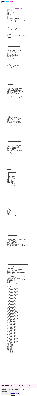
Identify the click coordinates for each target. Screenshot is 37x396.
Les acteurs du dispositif (10, 170)
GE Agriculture (9, 287)
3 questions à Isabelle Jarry (11, 186)
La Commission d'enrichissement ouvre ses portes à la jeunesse (15, 359)
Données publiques (9, 10)
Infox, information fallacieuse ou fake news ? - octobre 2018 (14, 32)
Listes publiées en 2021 (10, 346)
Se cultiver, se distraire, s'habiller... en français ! (13, 49)
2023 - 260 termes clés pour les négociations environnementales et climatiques (16, 245)
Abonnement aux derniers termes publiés (12, 16)
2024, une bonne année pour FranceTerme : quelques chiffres (14, 267)
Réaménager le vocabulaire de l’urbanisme (12, 123)
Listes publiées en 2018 (10, 349)
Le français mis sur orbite (10, 61)
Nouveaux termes (9, 9)
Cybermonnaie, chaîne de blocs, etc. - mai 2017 (13, 22)
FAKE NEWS (9, 207)
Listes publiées (9, 343)
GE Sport (9, 325)
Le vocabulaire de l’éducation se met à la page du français (14, 70)
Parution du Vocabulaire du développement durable (14, 238)
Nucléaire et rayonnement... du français (12, 62)
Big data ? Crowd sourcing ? (11, 24)
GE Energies (9, 334)
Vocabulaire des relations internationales (12, 117)
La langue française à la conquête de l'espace (13, 89)
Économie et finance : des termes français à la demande (14, 124)
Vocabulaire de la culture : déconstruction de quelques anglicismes (15, 118)
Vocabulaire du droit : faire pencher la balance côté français (14, 97)
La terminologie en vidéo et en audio (11, 354)
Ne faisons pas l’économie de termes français (13, 55)
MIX (8, 220)
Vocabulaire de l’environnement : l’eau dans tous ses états (14, 153)
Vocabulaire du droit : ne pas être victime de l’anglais (14, 121)
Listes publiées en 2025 (10, 352)
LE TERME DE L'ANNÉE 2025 (11, 281)
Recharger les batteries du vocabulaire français (13, 129)
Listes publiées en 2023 (10, 344)
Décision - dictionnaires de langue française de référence (14, 215)
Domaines (8, 11)
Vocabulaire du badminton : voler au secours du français (14, 130)
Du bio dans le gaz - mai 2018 (11, 30)
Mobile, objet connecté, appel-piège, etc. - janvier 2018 (14, 18)
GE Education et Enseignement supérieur (12, 311)
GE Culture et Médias (10, 293)
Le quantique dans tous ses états (11, 143)
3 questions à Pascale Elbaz (11, 174)
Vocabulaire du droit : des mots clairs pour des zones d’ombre (15, 156)
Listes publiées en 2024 (10, 351)
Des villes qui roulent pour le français (12, 68)
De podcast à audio (10, 53)
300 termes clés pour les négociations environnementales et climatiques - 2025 (16, 279)
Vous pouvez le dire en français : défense (12, 242)
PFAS (8, 157)
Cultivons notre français (10, 67)
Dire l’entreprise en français (11, 85)
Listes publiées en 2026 (10, 353)
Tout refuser (11, 393)
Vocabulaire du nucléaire (10, 127)
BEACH (8, 205)
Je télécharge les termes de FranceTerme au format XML (23, 386)
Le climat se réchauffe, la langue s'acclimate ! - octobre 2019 (14, 48)
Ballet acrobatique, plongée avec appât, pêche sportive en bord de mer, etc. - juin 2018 (17, 28)
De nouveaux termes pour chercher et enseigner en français (14, 86)
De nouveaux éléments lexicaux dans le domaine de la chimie (14, 72)
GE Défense (9, 322)
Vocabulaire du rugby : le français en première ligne (13, 119)
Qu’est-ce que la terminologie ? (10, 12)
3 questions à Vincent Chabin (11, 173)
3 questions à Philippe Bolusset (11, 187)
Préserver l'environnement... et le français (12, 66)
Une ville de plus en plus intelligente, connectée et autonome (14, 145)
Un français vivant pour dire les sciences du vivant (13, 58)
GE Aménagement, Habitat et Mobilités (12, 290)
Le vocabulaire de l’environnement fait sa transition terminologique (15, 99)
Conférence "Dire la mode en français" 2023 (13, 356)
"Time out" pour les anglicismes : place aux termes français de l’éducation (16, 155)
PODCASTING (9, 216)
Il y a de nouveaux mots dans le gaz (12, 52)
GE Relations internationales (11, 305)
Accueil (1, 5)
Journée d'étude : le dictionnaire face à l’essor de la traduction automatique (16, 272)
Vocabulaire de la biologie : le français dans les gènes (13, 126)
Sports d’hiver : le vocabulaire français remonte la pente (14, 158)
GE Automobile (9, 317)
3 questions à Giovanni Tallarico (11, 184)
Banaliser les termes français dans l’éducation (13, 128)
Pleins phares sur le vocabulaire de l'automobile (13, 51)
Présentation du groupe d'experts (12, 289)
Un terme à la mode (10, 152)
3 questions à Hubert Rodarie (11, 175)
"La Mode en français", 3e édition (11, 253)
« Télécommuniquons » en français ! (12, 69)
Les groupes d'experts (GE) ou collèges (11, 286)
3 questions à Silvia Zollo (10, 180)
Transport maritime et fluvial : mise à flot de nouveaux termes (14, 122)
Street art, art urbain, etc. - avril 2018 (12, 29)
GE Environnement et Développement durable (13, 302)
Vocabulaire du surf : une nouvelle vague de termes (13, 93)
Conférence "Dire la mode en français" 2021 (12, 358)
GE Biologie (9, 299)
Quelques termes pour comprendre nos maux (13, 59)
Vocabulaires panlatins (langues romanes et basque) (14, 369)
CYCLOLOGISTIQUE (10, 282)
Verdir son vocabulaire (10, 120)
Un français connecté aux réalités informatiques (13, 57)
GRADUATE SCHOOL (10, 217)
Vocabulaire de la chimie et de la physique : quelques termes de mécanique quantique (17, 87)
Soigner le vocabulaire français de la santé (12, 149)
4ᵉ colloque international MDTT (11, 271)
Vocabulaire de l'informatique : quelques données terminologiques (15, 96)
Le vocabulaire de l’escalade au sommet (12, 100)
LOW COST (9, 214)
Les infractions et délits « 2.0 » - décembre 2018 (13, 47)
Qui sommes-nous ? (27, 389)
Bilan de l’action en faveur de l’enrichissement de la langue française (15, 246)
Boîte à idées (8, 13)
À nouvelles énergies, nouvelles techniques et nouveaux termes (15, 150)
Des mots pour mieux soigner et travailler (12, 360)
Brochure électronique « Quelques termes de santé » (13, 243)
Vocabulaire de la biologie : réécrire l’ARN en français (13, 148)
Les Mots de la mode (10, 357)
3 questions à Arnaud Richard (11, 181)
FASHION (9, 211)
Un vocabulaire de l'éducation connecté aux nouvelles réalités (15, 95)
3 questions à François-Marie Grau (11, 189)
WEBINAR (9, 219)
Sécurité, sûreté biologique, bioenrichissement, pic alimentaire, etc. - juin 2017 (16, 20)
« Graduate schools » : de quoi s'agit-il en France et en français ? (15, 101)
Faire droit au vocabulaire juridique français (12, 144)
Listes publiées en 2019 (10, 348)
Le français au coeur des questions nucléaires (13, 73)
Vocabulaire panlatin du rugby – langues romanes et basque (14, 247)
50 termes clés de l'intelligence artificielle (12, 266)
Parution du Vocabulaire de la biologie (12, 240)
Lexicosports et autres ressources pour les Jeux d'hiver (14, 283)
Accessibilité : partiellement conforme (11, 285)
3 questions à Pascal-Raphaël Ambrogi (12, 183)
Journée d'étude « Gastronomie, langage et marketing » (14, 278)
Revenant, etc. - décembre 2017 (11, 19)
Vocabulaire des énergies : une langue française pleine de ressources (15, 91)
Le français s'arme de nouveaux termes (12, 60)
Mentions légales (23, 389)
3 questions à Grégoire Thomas (11, 179)
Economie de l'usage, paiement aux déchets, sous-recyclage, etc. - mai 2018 (16, 31)
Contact (8, 15)
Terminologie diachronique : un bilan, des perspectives (14, 250)
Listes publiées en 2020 (10, 347)
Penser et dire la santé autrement (11, 142)
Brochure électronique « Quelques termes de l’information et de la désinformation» (17, 239)
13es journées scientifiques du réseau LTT (12, 265)
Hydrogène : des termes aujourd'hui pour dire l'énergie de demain (15, 94)
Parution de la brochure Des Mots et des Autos (13, 241)
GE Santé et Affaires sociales (11, 308)
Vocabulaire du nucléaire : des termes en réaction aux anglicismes (15, 88)
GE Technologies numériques (11, 337)
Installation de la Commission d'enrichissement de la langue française (15, 236)
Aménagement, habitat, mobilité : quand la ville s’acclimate (14, 98)
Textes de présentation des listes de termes (13, 288)
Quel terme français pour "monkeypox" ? (12, 154)
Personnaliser (7, 393)
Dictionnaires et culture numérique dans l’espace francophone (15, 269)
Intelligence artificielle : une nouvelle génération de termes (14, 125)
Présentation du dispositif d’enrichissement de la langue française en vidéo (16, 244)
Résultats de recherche (9, 14)
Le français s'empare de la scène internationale (13, 54)
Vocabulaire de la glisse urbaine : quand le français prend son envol (15, 113)
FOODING (9, 213)
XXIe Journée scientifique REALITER (12, 280)
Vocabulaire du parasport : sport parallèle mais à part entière (14, 114)
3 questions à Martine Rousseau (11, 190)
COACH (9, 212)
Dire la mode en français (10, 252)
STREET (9, 206)
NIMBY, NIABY (9, 210)
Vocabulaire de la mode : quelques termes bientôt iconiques (14, 90)
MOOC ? (9, 23)
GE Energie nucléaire (10, 331)
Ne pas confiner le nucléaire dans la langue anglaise (13, 147)
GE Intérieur (9, 320)
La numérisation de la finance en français (12, 56)
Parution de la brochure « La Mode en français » (13, 237)
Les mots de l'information (10, 268)
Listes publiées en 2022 (10, 345)
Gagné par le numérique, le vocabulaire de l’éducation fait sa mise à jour (16, 116)
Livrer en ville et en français (11, 151)
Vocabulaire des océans (10, 273)
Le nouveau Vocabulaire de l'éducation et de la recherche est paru (15, 249)
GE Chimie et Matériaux (10, 328)
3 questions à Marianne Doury (11, 182)
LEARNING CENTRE (10, 218)
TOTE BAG (9, 209)
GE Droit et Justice (10, 296)
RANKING (9, 221)
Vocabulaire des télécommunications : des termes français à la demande (16, 115)
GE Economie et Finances (10, 314)
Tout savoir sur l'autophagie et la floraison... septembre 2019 (14, 50)
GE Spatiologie (9, 340)
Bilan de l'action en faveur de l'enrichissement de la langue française (15, 274)
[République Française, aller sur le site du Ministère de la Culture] (2, 1)
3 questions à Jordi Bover (10, 177)
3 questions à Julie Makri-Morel (11, 185)
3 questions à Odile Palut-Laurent (11, 178)
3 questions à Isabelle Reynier (11, 188)
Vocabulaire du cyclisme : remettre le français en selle (14, 146)
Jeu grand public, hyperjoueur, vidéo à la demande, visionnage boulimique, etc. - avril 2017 (18, 21)
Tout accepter (16, 393)
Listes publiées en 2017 (10, 350)
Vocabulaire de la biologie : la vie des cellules (13, 92)
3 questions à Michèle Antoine (11, 176)
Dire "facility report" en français (11, 25)
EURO (8, 208)
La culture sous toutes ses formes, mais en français (13, 65)
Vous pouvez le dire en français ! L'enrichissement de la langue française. (16, 355)
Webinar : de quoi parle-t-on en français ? (12, 71)
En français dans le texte (10, 17)
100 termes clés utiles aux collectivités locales (13, 270)
